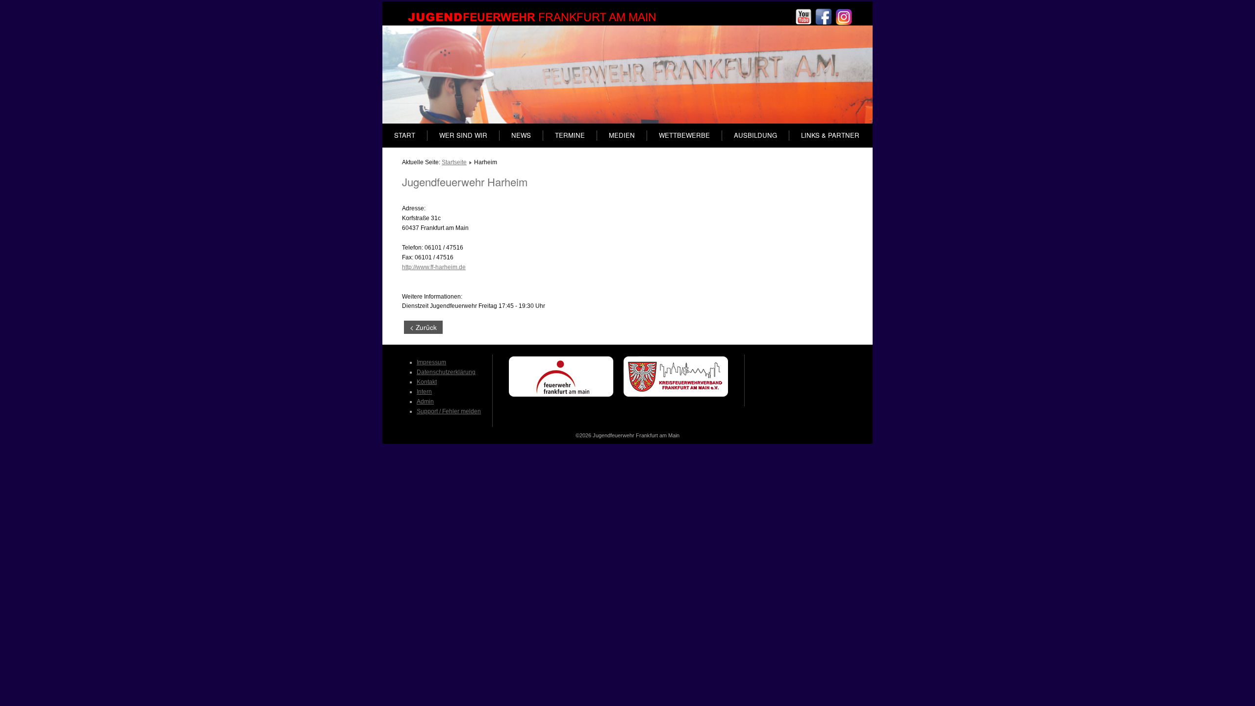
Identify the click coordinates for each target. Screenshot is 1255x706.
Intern (424, 391)
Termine (570, 135)
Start (404, 135)
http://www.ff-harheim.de (434, 267)
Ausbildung (755, 135)
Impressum (431, 362)
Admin (425, 401)
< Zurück (423, 327)
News (521, 135)
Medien (622, 135)
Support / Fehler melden (449, 411)
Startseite (454, 162)
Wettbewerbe (684, 135)
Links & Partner (830, 135)
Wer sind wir (463, 135)
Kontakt (427, 381)
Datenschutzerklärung (446, 372)
